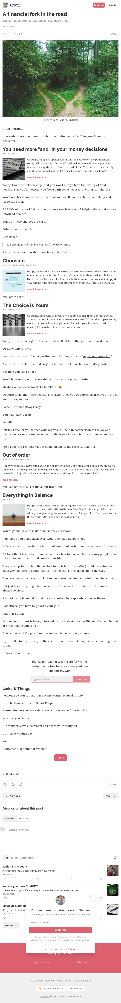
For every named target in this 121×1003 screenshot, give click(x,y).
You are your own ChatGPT (20, 886)
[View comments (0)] (13, 34)
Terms (68, 980)
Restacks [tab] (23, 818)
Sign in (112, 5)
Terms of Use (76, 937)
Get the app (76, 988)
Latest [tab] (14, 857)
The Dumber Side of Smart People (31, 703)
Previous (14, 795)
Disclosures (11, 773)
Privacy (59, 980)
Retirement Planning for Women (24, 749)
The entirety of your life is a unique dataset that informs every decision (41, 890)
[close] (90, 896)
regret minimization (96, 356)
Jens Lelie (58, 119)
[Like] (6, 34)
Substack (45, 996)
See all (9, 925)
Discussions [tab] (27, 857)
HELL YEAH (48, 387)
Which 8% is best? (15, 866)
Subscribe (99, 5)
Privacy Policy (84, 940)
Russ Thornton (10, 265)
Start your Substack (52, 988)
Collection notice (82, 980)
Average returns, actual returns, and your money (29, 870)
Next (109, 795)
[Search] (115, 858)
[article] (60, 872)
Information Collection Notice (59, 940)
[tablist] (16, 818)
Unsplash (73, 119)
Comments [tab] (10, 818)
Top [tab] (6, 857)
